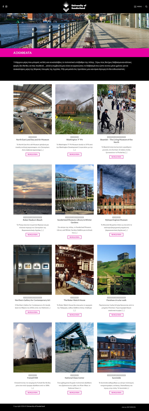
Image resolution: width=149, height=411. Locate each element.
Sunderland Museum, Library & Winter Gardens (74, 221)
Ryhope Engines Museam (116, 220)
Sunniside (116, 378)
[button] (138, 6)
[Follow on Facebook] (3, 7)
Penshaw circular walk (116, 300)
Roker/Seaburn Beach (32, 220)
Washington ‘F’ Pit (74, 139)
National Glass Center (74, 378)
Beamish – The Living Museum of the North (116, 140)
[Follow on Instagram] (6, 7)
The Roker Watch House (74, 300)
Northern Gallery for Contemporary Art (32, 300)
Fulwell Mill (32, 378)
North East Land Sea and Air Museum (32, 139)
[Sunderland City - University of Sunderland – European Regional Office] (74, 6)
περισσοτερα (33, 154)
